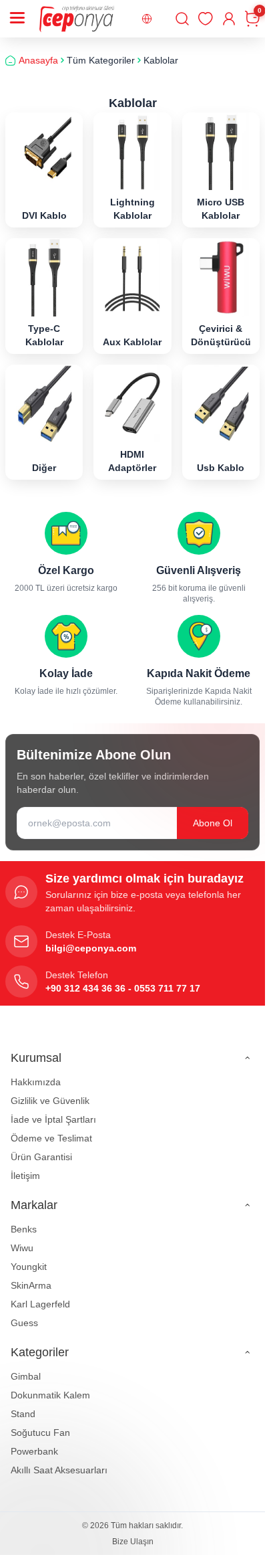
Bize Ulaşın (133, 1541)
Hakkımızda (36, 1082)
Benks (24, 1229)
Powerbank (34, 1451)
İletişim (25, 1175)
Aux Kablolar (132, 342)
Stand (23, 1413)
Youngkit (29, 1266)
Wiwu (22, 1247)
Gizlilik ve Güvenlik (50, 1100)
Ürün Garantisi (41, 1157)
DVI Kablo (44, 215)
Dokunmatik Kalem (50, 1395)
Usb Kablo (220, 467)
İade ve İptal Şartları (53, 1119)
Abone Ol (212, 823)
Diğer (44, 467)
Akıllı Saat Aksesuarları (59, 1470)
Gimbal (26, 1376)
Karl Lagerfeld (40, 1304)
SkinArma (31, 1285)
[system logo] (76, 18)
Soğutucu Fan (40, 1432)
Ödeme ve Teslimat (51, 1138)
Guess (24, 1322)
